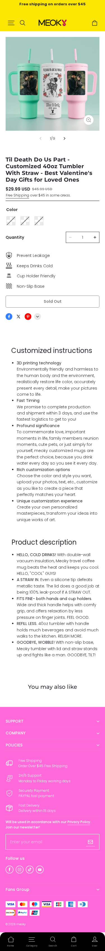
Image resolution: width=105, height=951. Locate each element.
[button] (11, 23)
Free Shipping (17, 195)
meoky (20, 924)
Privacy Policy (78, 821)
